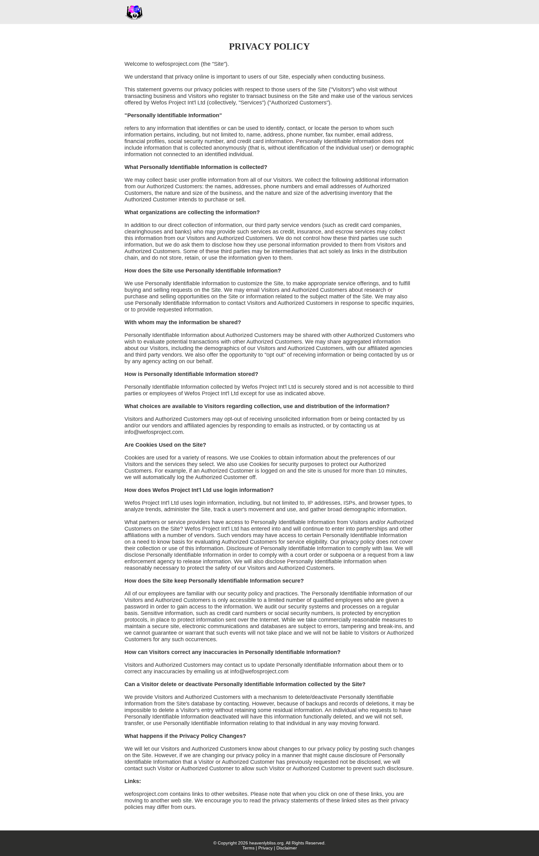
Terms (248, 847)
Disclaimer (286, 847)
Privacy (265, 847)
